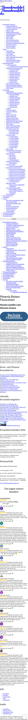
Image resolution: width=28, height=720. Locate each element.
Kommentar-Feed (8, 712)
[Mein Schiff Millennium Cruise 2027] (17, 375)
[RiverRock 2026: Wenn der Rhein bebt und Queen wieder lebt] (16, 416)
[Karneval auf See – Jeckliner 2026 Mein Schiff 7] (4, 404)
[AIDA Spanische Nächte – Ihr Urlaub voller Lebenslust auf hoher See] (9, 405)
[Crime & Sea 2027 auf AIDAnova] (5, 379)
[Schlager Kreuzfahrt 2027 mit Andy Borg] (7, 381)
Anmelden (6, 709)
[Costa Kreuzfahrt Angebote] (10, 413)
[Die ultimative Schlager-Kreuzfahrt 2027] (16, 409)
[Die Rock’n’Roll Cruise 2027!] (5, 375)
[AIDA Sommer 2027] (6, 418)
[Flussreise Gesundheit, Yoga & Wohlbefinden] (20, 415)
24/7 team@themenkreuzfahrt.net (9, 483)
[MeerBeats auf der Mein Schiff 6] (7, 409)
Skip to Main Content (6, 1)
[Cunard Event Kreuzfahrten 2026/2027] (3, 425)
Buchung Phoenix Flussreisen (14, 316)
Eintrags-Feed (7, 710)
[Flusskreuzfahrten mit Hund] (7, 412)
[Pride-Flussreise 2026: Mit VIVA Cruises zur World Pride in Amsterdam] (17, 418)
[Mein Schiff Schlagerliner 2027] (14, 378)
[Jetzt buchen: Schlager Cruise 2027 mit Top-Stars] (13, 415)
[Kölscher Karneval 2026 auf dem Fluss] (9, 389)
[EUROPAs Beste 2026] (7, 384)
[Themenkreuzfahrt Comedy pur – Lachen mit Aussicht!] (5, 416)
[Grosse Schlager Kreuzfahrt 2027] (6, 407)
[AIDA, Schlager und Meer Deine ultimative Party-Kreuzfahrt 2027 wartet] (19, 407)
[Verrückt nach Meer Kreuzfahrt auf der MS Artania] (20, 412)
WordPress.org (7, 713)
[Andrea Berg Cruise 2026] (10, 387)
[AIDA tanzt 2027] (15, 379)
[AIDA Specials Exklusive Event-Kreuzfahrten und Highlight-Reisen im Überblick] (12, 404)
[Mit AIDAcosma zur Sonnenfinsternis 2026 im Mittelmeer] (14, 392)
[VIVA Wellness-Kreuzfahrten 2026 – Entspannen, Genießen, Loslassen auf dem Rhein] (4, 415)
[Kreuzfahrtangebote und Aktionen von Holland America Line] (13, 425)
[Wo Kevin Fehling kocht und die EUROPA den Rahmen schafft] (14, 421)
